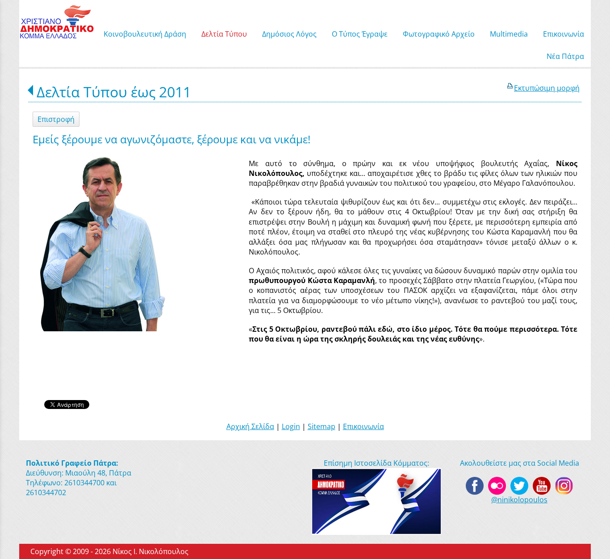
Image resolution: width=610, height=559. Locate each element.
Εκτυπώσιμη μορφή (547, 88)
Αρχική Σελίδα (250, 426)
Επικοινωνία (363, 426)
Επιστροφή (56, 119)
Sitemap (321, 426)
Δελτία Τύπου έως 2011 (114, 91)
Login (291, 426)
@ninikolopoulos (519, 500)
